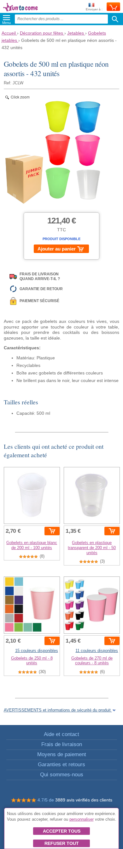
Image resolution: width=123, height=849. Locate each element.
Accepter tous (61, 831)
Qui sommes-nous (61, 775)
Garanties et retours (61, 764)
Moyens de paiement (61, 754)
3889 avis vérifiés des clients (83, 799)
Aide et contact (61, 734)
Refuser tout (61, 843)
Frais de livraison (61, 744)
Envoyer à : (94, 9)
